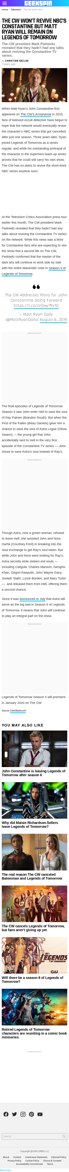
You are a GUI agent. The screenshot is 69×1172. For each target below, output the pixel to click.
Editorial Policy (58, 1157)
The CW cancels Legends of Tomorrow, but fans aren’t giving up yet (33, 928)
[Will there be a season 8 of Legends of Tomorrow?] (34, 955)
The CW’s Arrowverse (36, 114)
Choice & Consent (52, 1160)
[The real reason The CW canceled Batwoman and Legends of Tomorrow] (34, 852)
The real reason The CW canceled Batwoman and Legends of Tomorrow (32, 876)
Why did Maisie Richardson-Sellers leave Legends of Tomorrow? (30, 824)
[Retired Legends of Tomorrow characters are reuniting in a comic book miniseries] (34, 1007)
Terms (50, 1164)
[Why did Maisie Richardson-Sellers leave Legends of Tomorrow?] (34, 800)
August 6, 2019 (53, 319)
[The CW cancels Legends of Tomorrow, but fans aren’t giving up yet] (34, 904)
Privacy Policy (14, 1160)
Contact (17, 1157)
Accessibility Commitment (29, 1164)
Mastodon (5, 1170)
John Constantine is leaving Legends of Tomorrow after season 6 (33, 773)
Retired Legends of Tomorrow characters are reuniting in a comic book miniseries (34, 1033)
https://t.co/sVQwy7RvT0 (36, 305)
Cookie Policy (32, 1160)
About (6, 1157)
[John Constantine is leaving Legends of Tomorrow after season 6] (34, 749)
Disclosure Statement (36, 1157)
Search (63, 1137)
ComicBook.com (18, 710)
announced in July (32, 599)
